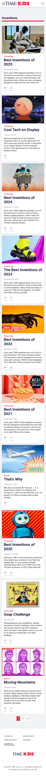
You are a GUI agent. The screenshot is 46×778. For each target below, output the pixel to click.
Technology (8, 56)
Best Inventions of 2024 (19, 199)
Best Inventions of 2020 (19, 546)
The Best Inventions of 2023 (23, 272)
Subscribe (27, 740)
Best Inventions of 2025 (19, 62)
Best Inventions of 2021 (19, 411)
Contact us (8, 736)
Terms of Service (10, 740)
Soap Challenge (17, 614)
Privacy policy (28, 736)
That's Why (13, 479)
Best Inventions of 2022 (19, 341)
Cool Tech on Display (21, 129)
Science (7, 475)
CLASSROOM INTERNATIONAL (9, 744)
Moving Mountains (20, 682)
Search (43, 3)
